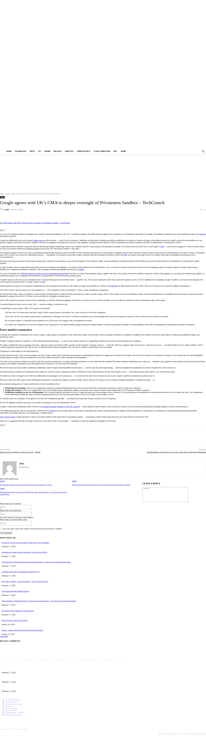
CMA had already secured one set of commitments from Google (45, 274)
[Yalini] (1, 209)
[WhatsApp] (48, 215)
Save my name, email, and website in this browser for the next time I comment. (32, 529)
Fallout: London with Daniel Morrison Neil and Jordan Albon (22, 630)
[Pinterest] (39, 215)
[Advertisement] (103, 172)
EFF (125, 255)
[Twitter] (30, 215)
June (43, 282)
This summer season (7, 417)
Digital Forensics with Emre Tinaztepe (15, 620)
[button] (203, 151)
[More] (56, 215)
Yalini (7, 209)
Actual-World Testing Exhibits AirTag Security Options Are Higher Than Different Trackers (101, 485)
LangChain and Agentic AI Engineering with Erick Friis (20, 572)
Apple (7, 194)
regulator (202, 234)
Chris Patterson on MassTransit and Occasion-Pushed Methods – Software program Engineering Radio (36, 562)
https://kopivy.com (24, 467)
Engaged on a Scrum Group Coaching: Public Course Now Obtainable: (25, 543)
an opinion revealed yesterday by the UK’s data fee (60, 407)
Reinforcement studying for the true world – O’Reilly (20, 452)
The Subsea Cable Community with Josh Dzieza (18, 611)
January (81, 269)
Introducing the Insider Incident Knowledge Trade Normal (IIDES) (24, 552)
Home (2, 194)
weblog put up (38, 240)
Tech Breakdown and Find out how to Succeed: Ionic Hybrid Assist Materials (176, 452)
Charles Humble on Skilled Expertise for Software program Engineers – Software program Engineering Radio (39, 601)
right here (114, 286)
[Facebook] (22, 215)
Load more (4, 636)
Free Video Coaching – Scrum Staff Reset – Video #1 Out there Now (25, 581)
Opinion (52, 411)
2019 (162, 247)
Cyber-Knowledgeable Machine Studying (15, 591)
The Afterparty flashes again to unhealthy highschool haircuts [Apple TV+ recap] (26, 485)
